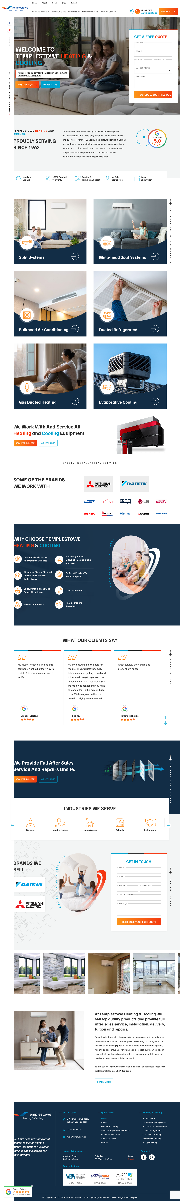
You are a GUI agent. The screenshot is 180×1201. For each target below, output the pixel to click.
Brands (54, 3)
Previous (165, 717)
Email (139, 51)
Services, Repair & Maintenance (64, 12)
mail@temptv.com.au (76, 1136)
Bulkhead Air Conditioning (155, 1126)
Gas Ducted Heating (152, 1134)
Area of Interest (143, 67)
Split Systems (149, 1118)
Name (139, 42)
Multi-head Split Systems (154, 1122)
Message (140, 76)
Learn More (104, 1082)
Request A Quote (27, 84)
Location (161, 59)
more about (111, 1066)
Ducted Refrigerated (152, 1130)
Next (165, 723)
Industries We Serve (90, 12)
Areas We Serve (107, 12)
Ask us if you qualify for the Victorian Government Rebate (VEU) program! (42, 74)
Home (34, 3)
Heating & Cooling (39, 12)
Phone (140, 59)
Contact (74, 3)
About (44, 3)
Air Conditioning (150, 1143)
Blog (64, 3)
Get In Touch (168, 11)
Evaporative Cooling (152, 1139)
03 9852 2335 (50, 84)
